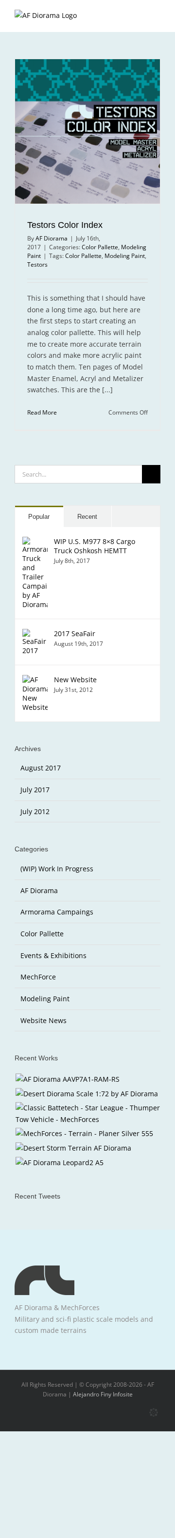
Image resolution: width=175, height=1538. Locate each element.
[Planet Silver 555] (84, 1133)
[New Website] (35, 680)
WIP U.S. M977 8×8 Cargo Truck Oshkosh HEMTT (94, 546)
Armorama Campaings (56, 911)
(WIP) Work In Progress (56, 868)
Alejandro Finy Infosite (103, 1394)
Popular (39, 516)
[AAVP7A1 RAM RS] (67, 1079)
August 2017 (40, 767)
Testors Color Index (65, 225)
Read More (42, 412)
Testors (37, 264)
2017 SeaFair (74, 633)
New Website (75, 679)
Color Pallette (100, 247)
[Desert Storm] (73, 1148)
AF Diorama (51, 238)
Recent (87, 516)
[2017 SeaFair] (35, 634)
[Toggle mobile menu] (156, 17)
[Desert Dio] (86, 1094)
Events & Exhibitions (53, 955)
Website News (43, 1020)
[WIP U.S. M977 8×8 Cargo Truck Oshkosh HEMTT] (35, 542)
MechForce (38, 976)
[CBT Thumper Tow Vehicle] (87, 1113)
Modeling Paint (125, 256)
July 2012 (35, 811)
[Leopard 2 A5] (59, 1162)
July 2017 (35, 789)
